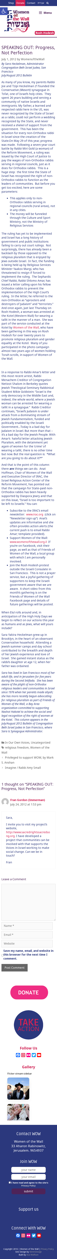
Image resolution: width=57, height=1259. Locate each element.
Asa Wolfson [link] (32, 1254)
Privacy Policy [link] (28, 1185)
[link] (4, 11)
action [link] (28, 1008)
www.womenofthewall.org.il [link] (28, 542)
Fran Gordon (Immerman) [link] (27, 800)
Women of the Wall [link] (26, 327)
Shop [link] (11, 3)
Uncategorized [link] (40, 742)
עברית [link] (41, 3)
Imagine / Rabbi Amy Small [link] (23, 768)
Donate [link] (20, 3)
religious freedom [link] (17, 747)
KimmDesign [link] (36, 1251)
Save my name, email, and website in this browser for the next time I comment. (28, 954)
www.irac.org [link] (34, 514)
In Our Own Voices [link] (17, 742)
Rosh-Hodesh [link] (45, 33)
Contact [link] (31, 3)
